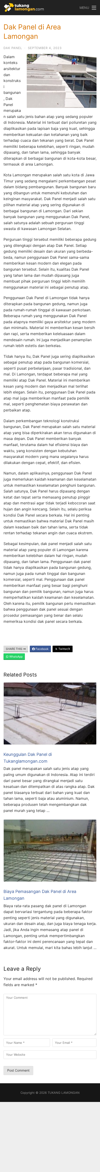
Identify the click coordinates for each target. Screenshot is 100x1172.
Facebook (42, 649)
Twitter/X (64, 649)
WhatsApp (16, 656)
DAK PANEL (12, 48)
